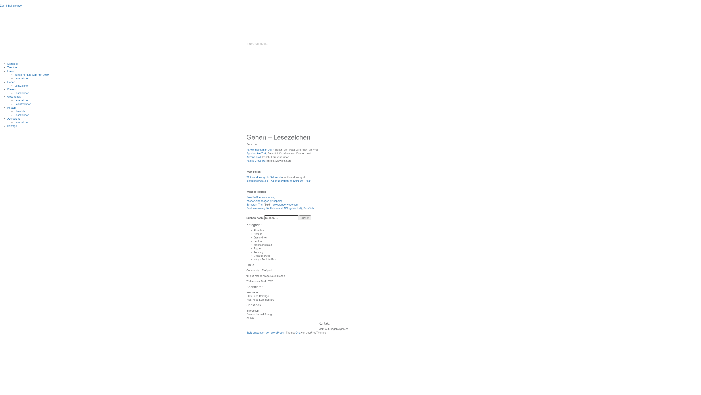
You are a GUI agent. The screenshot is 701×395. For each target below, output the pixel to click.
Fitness (258, 234)
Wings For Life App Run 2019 (32, 74)
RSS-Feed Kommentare (260, 299)
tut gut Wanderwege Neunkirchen (265, 276)
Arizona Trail (253, 157)
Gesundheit (260, 237)
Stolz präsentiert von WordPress (265, 332)
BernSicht (309, 208)
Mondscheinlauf (263, 245)
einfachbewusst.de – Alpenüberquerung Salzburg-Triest (278, 181)
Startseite (12, 63)
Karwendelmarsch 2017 (260, 149)
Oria (298, 332)
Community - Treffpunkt (259, 270)
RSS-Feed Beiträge (257, 296)
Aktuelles (259, 230)
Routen (258, 248)
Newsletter (252, 292)
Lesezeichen (22, 78)
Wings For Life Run (265, 259)
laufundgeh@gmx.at (336, 329)
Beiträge (12, 126)
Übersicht (20, 111)
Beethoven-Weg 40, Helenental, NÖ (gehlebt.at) (274, 208)
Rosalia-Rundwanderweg (260, 197)
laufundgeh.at (280, 32)
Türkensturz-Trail (256, 281)
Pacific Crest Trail (256, 160)
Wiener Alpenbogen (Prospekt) (264, 201)
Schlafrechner (23, 104)
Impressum (252, 310)
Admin (250, 318)
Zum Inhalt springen (11, 5)
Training (258, 252)
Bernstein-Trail (254, 204)
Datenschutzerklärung (259, 314)
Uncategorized (262, 255)
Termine (12, 67)
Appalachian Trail (256, 153)
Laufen (258, 241)
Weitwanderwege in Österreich (264, 177)
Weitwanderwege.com (285, 204)
